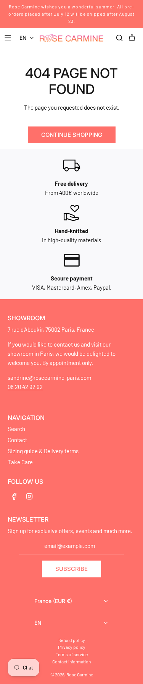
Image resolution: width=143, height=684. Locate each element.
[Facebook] (14, 496)
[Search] (119, 38)
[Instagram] (29, 496)
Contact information (71, 661)
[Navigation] (9, 38)
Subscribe (71, 568)
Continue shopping (71, 134)
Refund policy (71, 640)
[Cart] (133, 38)
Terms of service (72, 654)
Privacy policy (71, 647)
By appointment (61, 362)
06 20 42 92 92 (25, 386)
